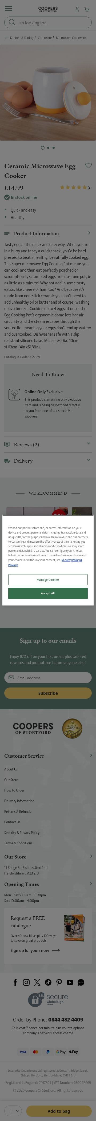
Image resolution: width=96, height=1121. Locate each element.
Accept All (48, 593)
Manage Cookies (48, 579)
